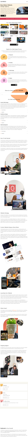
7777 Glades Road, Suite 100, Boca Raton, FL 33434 (10, 402)
